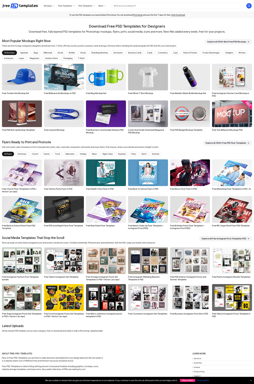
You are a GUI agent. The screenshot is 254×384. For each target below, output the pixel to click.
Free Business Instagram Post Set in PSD (189, 314)
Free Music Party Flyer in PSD (183, 189)
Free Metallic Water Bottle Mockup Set (188, 93)
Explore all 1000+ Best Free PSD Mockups (226, 42)
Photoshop (138, 15)
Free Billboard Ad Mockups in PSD (60, 93)
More (101, 6)
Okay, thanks (187, 380)
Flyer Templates (65, 6)
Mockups (48, 6)
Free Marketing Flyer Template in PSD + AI (231, 189)
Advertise (198, 363)
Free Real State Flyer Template (100, 225)
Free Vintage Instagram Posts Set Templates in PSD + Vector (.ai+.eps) (102, 278)
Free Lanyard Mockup (54, 130)
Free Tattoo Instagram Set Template (61, 277)
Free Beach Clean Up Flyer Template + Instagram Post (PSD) (145, 226)
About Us (197, 358)
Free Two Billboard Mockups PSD (227, 130)
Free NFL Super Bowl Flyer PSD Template (231, 225)
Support (197, 376)
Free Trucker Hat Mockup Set (15, 93)
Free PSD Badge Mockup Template (186, 130)
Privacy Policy (199, 372)
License (197, 367)
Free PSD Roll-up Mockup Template (18, 130)
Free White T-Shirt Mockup (140, 93)
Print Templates (85, 6)
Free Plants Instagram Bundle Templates (231, 277)
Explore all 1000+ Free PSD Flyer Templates (226, 143)
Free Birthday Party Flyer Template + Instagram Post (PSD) (187, 226)
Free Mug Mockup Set (96, 93)
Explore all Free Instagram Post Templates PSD (224, 238)
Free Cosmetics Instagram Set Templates (147, 314)
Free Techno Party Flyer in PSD (58, 189)
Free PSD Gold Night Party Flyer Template (63, 225)
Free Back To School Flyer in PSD (143, 189)
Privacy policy (203, 380)
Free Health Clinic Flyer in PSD (100, 189)
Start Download (178, 15)
